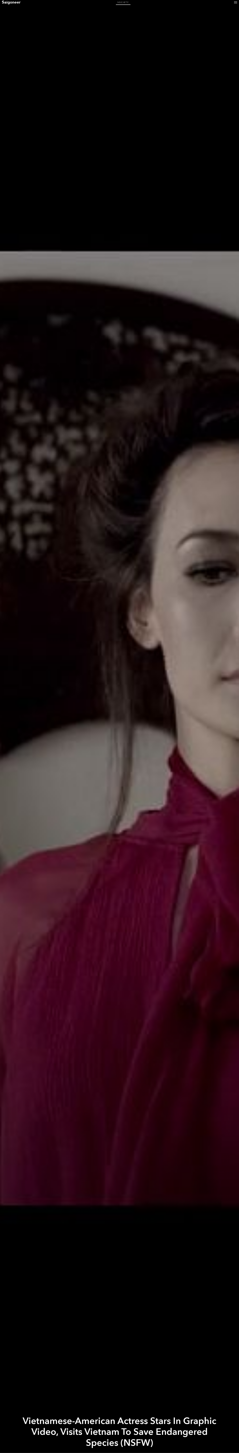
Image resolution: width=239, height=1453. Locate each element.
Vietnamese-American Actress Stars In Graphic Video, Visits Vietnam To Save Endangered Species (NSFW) (119, 1432)
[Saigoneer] (11, 2)
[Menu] (235, 2)
